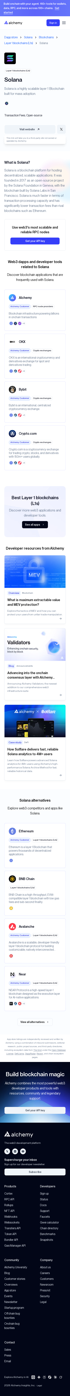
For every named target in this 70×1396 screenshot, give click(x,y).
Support (44, 1211)
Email (7, 1361)
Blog (7, 1273)
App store (10, 1290)
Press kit (45, 1290)
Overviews (10, 1284)
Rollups (8, 1205)
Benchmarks (47, 1234)
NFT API (9, 1211)
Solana (28, 37)
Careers (45, 1273)
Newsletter (10, 1302)
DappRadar (30, 1053)
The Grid (37, 1050)
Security (45, 1296)
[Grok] (60, 1377)
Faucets (45, 1216)
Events (8, 1296)
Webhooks (10, 1216)
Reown (40, 1053)
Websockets (11, 1222)
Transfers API (12, 1228)
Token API (10, 1234)
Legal (43, 1302)
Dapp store (11, 37)
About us (45, 1267)
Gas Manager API (14, 1245)
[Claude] (55, 1377)
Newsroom (46, 1284)
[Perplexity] (44, 1377)
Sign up (44, 1193)
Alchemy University (15, 1267)
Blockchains (46, 37)
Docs (43, 1205)
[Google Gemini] (39, 1377)
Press (7, 1355)
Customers (46, 1279)
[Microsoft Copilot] (50, 1377)
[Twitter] (7, 1151)
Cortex (8, 1193)
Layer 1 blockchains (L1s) (18, 43)
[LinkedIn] (15, 1151)
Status (44, 1199)
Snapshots (46, 1240)
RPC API (9, 1199)
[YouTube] (23, 1151)
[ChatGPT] (33, 1377)
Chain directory (49, 1228)
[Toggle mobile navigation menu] (64, 23)
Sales (7, 1349)
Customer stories (14, 1279)
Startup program (14, 1307)
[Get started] (35, 8)
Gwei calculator (49, 1222)
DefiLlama (19, 1053)
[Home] (13, 23)
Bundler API (11, 1240)
